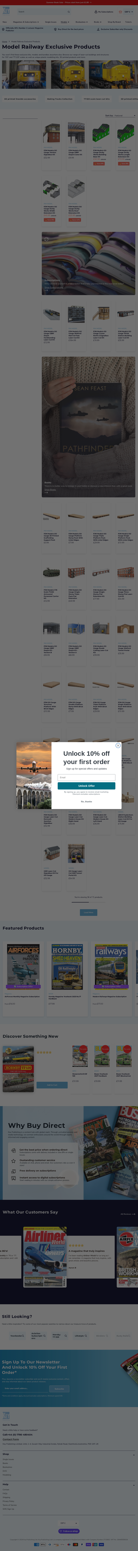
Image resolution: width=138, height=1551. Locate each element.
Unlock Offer (86, 785)
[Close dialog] (118, 745)
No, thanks (86, 801)
